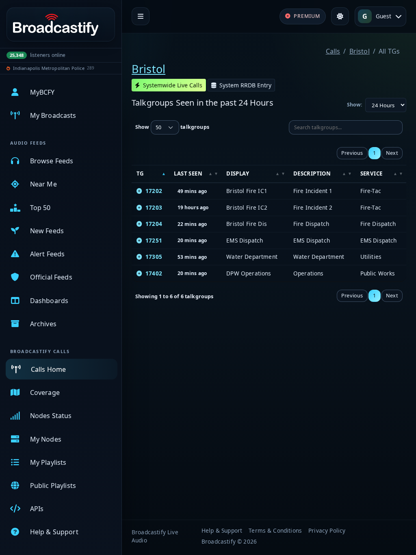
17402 (153, 273)
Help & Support (222, 530)
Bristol (359, 51)
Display (237, 173)
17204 (153, 224)
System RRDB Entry (245, 85)
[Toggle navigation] (141, 16)
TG (140, 173)
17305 (153, 256)
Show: (355, 104)
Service (371, 173)
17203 (153, 207)
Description (312, 173)
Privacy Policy (326, 530)
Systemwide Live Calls (172, 85)
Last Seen (188, 173)
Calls (333, 51)
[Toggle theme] (340, 16)
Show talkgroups (172, 127)
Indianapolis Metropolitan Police (48, 68)
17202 (153, 191)
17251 (153, 240)
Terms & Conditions (275, 530)
